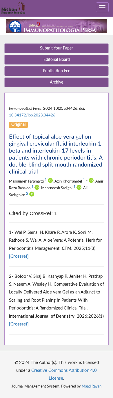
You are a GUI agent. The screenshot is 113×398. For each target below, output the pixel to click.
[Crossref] (19, 256)
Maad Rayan (91, 386)
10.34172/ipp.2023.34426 (32, 115)
